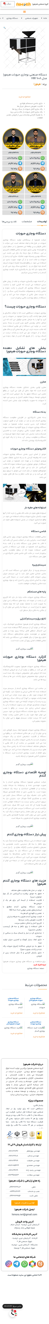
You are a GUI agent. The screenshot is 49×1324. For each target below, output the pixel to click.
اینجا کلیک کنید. (39, 965)
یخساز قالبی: (38, 1105)
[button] (4, 28)
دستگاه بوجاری (12, 18)
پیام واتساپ (35, 158)
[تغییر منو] (24, 11)
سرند (18, 718)
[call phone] (12, 1313)
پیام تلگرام (35, 163)
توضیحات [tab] (42, 221)
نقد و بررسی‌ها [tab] (9, 221)
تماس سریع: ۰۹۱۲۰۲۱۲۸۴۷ (12, 1306)
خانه (45, 18)
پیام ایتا (36, 168)
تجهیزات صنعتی (31, 18)
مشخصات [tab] (27, 221)
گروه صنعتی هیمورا (40, 4)
